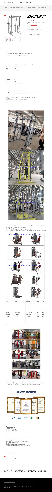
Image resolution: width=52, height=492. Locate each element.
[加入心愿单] (38, 25)
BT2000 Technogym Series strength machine (16, 7)
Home (6, 7)
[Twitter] (30, 35)
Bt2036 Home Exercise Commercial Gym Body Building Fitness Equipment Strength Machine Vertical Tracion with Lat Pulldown (20, 471)
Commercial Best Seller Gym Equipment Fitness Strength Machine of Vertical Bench (32, 471)
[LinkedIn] (31, 35)
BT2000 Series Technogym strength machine (34, 34)
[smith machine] (17, 39)
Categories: (28, 29)
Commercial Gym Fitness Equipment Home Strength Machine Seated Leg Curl (8, 471)
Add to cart (34, 25)
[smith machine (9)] (6, 39)
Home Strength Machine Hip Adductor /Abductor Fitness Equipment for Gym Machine (43, 471)
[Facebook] (29, 35)
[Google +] (32, 35)
